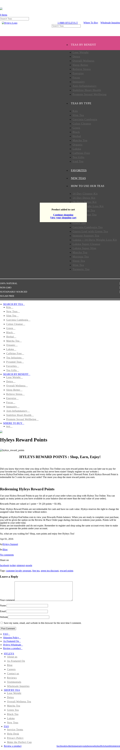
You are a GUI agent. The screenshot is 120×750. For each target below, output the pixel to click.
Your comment (7, 600)
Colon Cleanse (81, 123)
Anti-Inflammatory (84, 85)
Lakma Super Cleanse (86, 244)
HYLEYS (9, 653)
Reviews (12, 677)
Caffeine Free (81, 153)
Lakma (76, 148)
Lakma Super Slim (84, 248)
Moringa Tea (80, 256)
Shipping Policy (11, 637)
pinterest (21, 565)
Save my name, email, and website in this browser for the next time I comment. (42, 623)
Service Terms (15, 729)
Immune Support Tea (85, 235)
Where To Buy (90, 22)
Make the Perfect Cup (19, 742)
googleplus (94, 746)
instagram (76, 746)
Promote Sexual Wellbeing (89, 94)
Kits (75, 110)
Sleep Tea (78, 260)
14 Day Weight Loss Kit (88, 206)
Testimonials (14, 682)
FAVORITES (79, 170)
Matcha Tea (79, 140)
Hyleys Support (10, 544)
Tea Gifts (78, 157)
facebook (4, 565)
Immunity (78, 81)
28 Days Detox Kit (84, 202)
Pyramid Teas (14, 362)
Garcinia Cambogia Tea (87, 227)
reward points (66, 570)
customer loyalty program (18, 570)
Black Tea (12, 714)
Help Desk (13, 733)
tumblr (108, 746)
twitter (13, 565)
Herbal (76, 136)
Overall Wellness (83, 60)
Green (76, 127)
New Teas (12, 311)
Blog (5, 549)
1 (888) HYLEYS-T (68, 22)
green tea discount (50, 570)
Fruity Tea (79, 223)
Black (76, 132)
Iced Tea (77, 161)
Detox (76, 56)
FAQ (5, 634)
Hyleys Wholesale (12, 644)
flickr (102, 746)
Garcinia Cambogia (84, 119)
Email (3, 611)
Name (3, 605)
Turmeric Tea (81, 269)
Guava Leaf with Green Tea (90, 231)
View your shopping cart (63, 217)
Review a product (12, 648)
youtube (85, 746)
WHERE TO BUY (12, 423)
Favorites (11, 366)
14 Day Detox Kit (83, 197)
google (28, 565)
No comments (7, 554)
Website (4, 617)
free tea (36, 570)
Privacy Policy (15, 738)
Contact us (13, 673)
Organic (77, 144)
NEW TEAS (78, 178)
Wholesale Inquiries (110, 22)
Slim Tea (78, 115)
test (8, 426)
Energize (78, 73)
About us (12, 656)
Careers (11, 669)
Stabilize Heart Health (86, 90)
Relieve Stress (81, 69)
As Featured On (11, 641)
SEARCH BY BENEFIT (15, 374)
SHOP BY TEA (12, 690)
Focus (76, 77)
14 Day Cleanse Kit (85, 193)
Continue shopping (63, 214)
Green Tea (13, 710)
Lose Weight (80, 52)
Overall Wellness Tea (19, 701)
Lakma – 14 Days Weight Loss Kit (94, 239)
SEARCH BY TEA (13, 304)
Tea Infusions (14, 357)
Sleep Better (80, 64)
